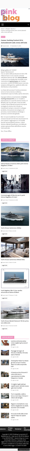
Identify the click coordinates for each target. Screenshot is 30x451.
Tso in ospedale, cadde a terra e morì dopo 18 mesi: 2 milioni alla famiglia (19, 396)
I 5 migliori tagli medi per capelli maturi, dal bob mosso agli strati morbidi (20, 386)
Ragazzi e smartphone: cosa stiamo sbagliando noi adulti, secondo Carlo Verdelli (19, 405)
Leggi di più (4, 171)
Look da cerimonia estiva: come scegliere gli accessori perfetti (19, 343)
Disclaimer (18, 429)
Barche (3, 37)
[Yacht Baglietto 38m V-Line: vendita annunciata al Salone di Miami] (15, 278)
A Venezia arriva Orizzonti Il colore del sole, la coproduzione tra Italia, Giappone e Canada (19, 375)
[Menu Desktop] (2, 24)
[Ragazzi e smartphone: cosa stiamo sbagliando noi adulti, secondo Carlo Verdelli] (5, 405)
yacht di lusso (14, 81)
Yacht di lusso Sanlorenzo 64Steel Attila (13, 259)
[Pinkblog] (10, 15)
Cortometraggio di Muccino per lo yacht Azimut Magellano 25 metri (13, 196)
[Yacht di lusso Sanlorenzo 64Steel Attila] (15, 247)
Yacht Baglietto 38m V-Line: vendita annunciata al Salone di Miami (11, 291)
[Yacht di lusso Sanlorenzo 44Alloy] (15, 216)
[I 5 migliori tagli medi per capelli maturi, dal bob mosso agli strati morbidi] (5, 386)
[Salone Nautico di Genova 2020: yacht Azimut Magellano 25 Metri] (15, 152)
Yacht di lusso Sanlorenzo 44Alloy (11, 228)
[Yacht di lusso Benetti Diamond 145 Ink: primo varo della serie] (15, 310)
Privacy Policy (10, 429)
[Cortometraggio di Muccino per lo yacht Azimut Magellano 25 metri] (15, 183)
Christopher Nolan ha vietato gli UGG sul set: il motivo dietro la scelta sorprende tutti (19, 363)
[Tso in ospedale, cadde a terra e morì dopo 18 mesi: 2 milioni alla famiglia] (5, 395)
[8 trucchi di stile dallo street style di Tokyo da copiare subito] (5, 415)
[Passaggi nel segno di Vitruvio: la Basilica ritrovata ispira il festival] (5, 352)
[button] (28, 25)
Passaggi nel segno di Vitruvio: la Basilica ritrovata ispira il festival (19, 353)
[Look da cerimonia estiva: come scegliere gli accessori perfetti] (5, 343)
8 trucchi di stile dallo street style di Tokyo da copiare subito (19, 415)
